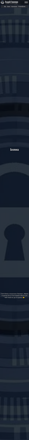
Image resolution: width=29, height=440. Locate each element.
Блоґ (8, 6)
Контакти (14, 6)
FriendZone (21, 6)
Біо (5, 6)
